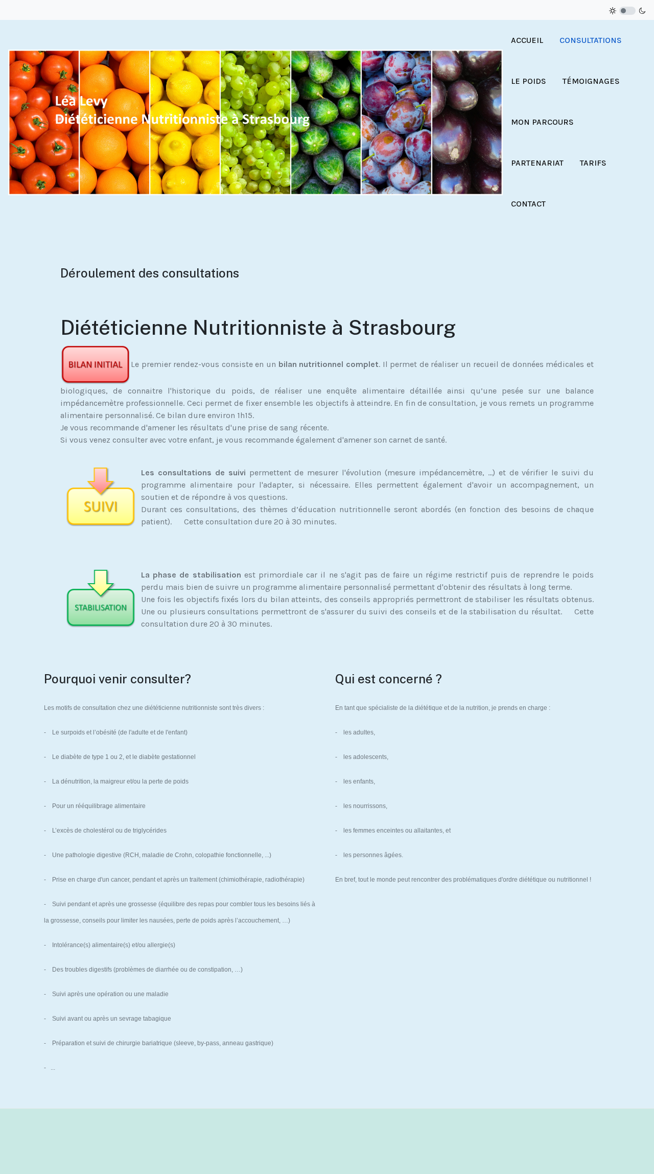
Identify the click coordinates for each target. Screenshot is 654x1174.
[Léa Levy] (255, 121)
